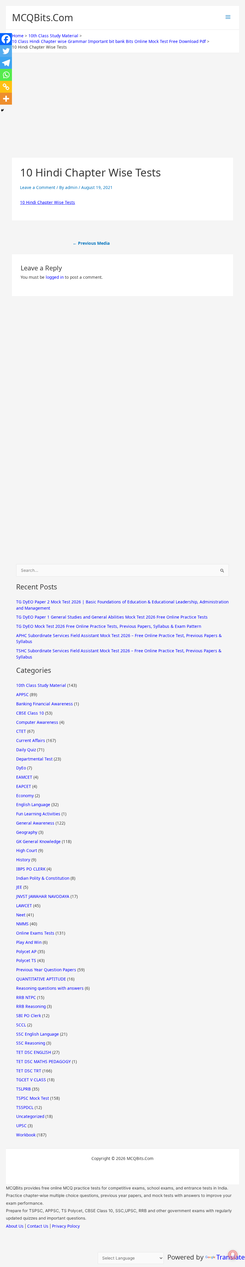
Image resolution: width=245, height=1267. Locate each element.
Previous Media (91, 243)
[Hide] (2, 110)
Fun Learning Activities (38, 814)
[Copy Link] (6, 87)
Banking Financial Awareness (44, 704)
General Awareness (35, 823)
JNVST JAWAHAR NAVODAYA (42, 896)
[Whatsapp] (6, 75)
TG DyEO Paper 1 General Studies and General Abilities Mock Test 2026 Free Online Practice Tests (112, 617)
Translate (230, 1256)
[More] (6, 99)
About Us (15, 1226)
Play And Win (29, 942)
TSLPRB (23, 1089)
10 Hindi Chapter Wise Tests (47, 202)
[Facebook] (6, 39)
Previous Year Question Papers (46, 969)
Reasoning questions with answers (50, 988)
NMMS (22, 924)
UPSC (21, 1125)
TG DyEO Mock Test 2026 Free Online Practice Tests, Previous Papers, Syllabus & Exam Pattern (108, 626)
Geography (26, 832)
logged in (55, 277)
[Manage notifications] (233, 1255)
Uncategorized (30, 1116)
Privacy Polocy (66, 1226)
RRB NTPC (26, 997)
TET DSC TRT (28, 1071)
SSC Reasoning (30, 1043)
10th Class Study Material (41, 685)
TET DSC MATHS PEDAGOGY (43, 1061)
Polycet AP (26, 951)
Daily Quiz (26, 749)
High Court (26, 850)
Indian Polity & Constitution (42, 878)
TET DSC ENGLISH (33, 1052)
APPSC (22, 694)
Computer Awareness (37, 722)
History (23, 859)
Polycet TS (26, 960)
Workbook (26, 1135)
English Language (33, 804)
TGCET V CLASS (31, 1079)
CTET (21, 731)
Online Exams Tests (35, 933)
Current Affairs (30, 740)
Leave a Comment (37, 187)
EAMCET (24, 777)
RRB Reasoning (31, 1006)
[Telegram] (6, 63)
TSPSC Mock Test (32, 1098)
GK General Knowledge (38, 841)
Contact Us (37, 1226)
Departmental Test (34, 759)
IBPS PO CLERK (30, 869)
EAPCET (23, 786)
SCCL (21, 1025)
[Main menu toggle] (228, 17)
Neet (20, 915)
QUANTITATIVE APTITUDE (41, 979)
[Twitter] (6, 51)
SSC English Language (37, 1034)
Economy (25, 795)
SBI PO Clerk (28, 1015)
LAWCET (24, 905)
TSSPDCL (24, 1107)
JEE (19, 887)
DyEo (21, 768)
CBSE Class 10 (30, 713)
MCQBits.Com (42, 17)
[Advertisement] (122, 113)
